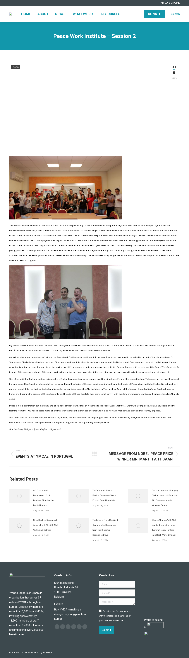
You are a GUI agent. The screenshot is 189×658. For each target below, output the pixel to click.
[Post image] (19, 496)
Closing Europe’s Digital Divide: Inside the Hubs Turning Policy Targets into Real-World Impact (164, 527)
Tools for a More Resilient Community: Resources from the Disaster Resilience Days (105, 527)
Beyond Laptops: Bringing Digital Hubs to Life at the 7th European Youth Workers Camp (165, 498)
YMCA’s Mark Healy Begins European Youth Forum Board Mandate (104, 495)
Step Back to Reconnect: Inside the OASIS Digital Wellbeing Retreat (45, 525)
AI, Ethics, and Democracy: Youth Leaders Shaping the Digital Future (43, 498)
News (16, 67)
